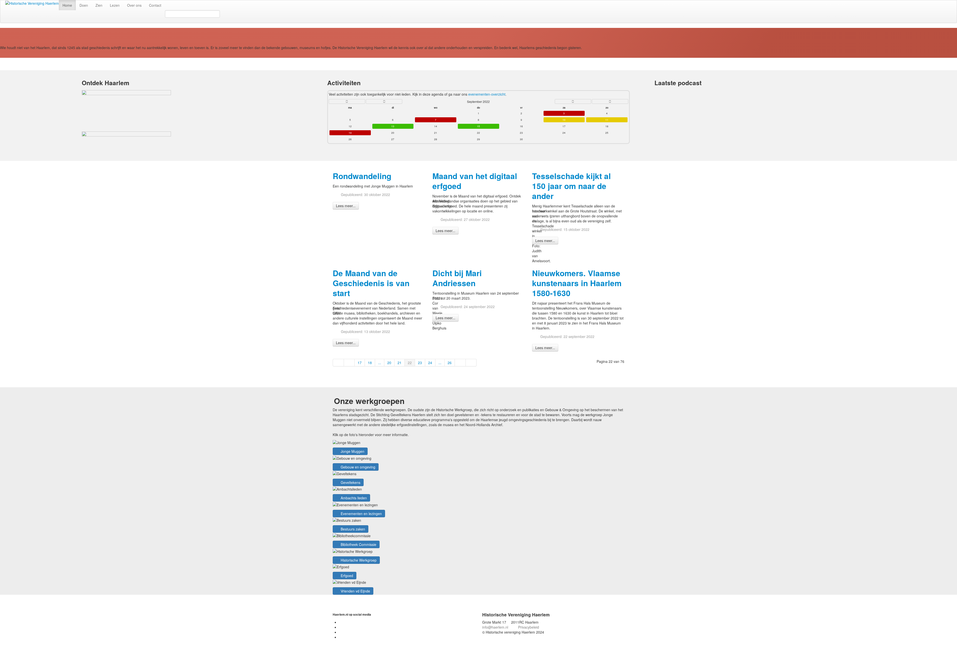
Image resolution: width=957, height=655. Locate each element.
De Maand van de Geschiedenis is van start (371, 283)
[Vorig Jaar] (347, 101)
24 (430, 362)
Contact (155, 5)
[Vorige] (349, 362)
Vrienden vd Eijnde (355, 591)
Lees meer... (346, 205)
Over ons (134, 5)
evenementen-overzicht (486, 94)
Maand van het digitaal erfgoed (474, 181)
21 (399, 362)
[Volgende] (460, 362)
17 (360, 362)
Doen (84, 5)
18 (370, 362)
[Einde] (471, 362)
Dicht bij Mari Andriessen (457, 278)
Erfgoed (346, 575)
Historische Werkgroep (358, 560)
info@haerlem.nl (495, 627)
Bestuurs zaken (352, 528)
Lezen (115, 5)
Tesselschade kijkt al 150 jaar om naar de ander (571, 185)
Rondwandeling (362, 176)
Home (67, 5)
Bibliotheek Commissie (358, 544)
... (379, 362)
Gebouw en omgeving (357, 466)
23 (420, 362)
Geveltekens (350, 482)
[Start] (338, 362)
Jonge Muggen (352, 451)
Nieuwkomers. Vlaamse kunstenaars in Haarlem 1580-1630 (577, 283)
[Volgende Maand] (573, 101)
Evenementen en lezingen (361, 513)
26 (450, 362)
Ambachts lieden (353, 497)
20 (389, 362)
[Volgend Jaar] (610, 101)
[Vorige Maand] (384, 101)
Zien (98, 5)
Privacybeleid (528, 627)
